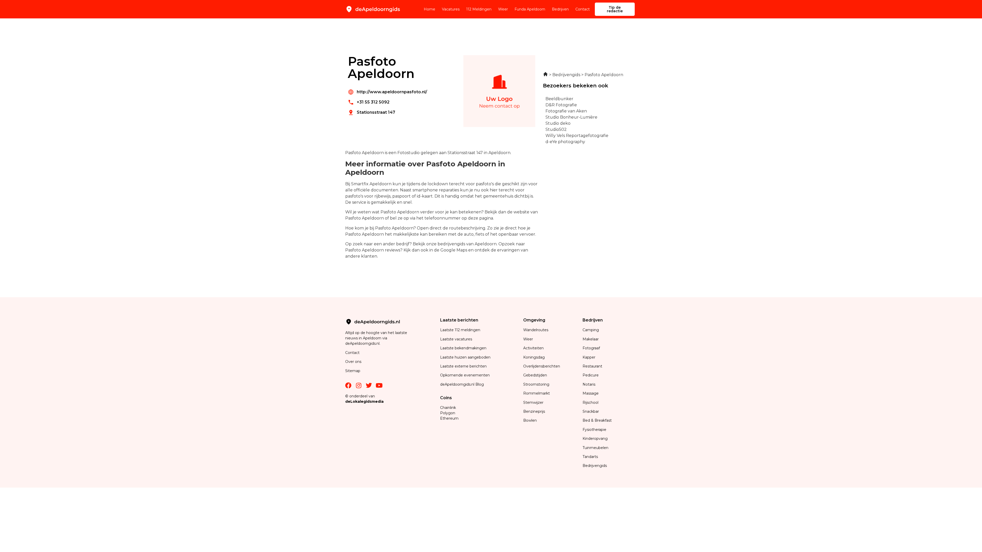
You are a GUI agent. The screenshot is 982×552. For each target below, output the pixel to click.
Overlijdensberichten (542, 366)
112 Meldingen (479, 9)
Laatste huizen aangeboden (465, 357)
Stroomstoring (536, 384)
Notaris (589, 384)
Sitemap (353, 371)
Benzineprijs (534, 411)
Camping (591, 330)
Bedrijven (560, 9)
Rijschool (590, 402)
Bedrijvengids (595, 465)
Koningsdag (534, 357)
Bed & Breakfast (597, 420)
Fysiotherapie (594, 429)
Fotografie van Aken (566, 111)
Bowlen (530, 420)
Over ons (353, 361)
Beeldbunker (559, 98)
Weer (503, 9)
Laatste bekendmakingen (463, 348)
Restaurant (592, 366)
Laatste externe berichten (463, 366)
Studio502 (556, 129)
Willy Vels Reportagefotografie (576, 135)
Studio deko (558, 123)
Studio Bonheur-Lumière (571, 117)
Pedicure (591, 375)
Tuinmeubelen (595, 447)
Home (429, 9)
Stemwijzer (533, 402)
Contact (582, 9)
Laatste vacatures (456, 339)
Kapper (589, 357)
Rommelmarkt (537, 393)
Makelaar (591, 339)
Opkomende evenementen (465, 375)
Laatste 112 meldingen (460, 330)
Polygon (447, 413)
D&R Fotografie (561, 104)
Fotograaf (592, 348)
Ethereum (449, 418)
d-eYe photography (565, 141)
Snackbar (591, 411)
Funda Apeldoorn (530, 9)
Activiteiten (533, 348)
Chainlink (448, 407)
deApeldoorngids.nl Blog (462, 384)
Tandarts (590, 456)
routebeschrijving (467, 228)
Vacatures (451, 9)
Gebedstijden (535, 375)
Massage (591, 393)
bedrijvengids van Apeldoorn (467, 243)
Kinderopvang (595, 438)
